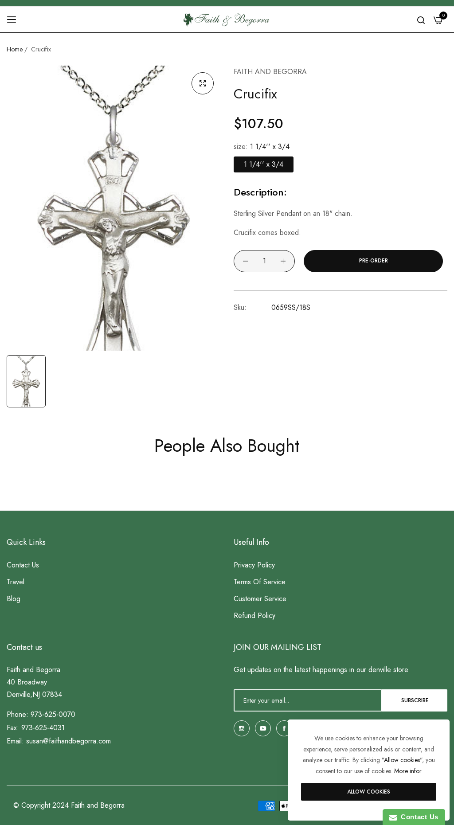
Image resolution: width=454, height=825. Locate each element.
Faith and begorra (270, 71)
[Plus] (283, 261)
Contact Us (417, 817)
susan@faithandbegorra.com (68, 741)
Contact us (23, 565)
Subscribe (415, 700)
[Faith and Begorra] (227, 19)
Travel (15, 582)
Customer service (260, 599)
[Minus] (245, 261)
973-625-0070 (53, 714)
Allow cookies (368, 792)
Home (15, 49)
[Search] (421, 19)
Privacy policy (254, 565)
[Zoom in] (203, 83)
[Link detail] (242, 728)
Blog (13, 599)
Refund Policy (254, 615)
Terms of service (260, 582)
